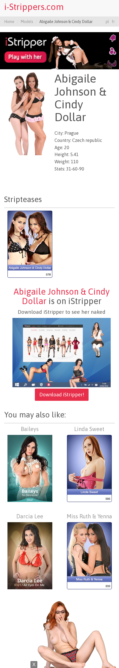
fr (113, 21)
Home (9, 21)
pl (107, 21)
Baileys (30, 429)
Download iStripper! (61, 394)
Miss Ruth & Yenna (89, 516)
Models (26, 21)
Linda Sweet (89, 429)
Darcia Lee (29, 516)
